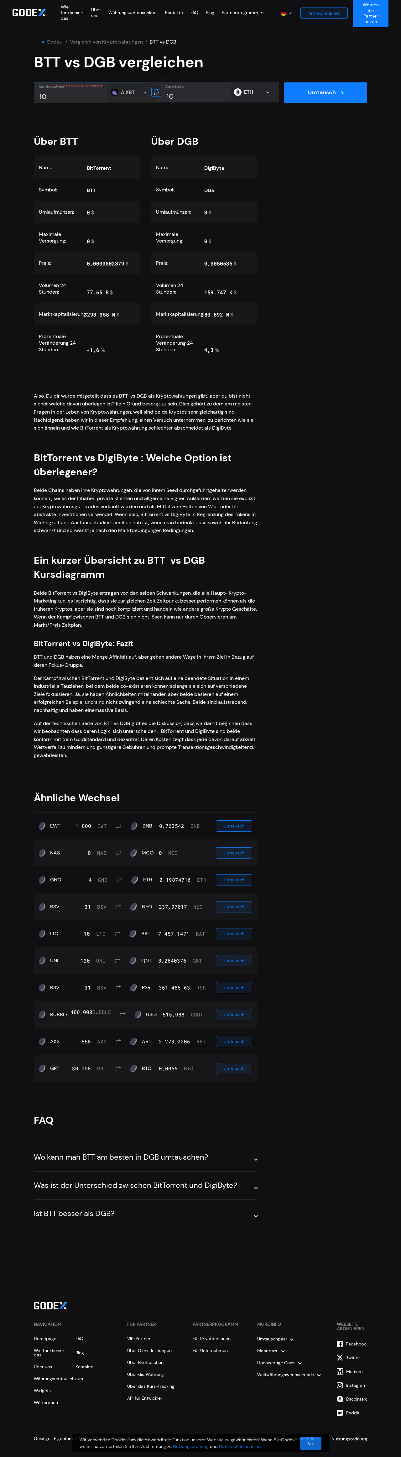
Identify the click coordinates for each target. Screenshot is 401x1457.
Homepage (45, 1338)
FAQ (194, 12)
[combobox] (243, 12)
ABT (146, 1041)
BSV (55, 906)
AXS (55, 1041)
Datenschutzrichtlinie (240, 1446)
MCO (148, 852)
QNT (146, 960)
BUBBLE (59, 1014)
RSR (146, 987)
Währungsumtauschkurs (133, 12)
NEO (147, 906)
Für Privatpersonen (212, 1338)
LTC (54, 933)
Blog (210, 12)
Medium (354, 1371)
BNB (147, 825)
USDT (152, 1014)
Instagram (356, 1385)
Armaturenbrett (324, 13)
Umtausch (322, 92)
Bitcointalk (356, 1399)
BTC (146, 1068)
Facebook (356, 1344)
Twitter (353, 1357)
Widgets (42, 1390)
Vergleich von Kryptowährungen (106, 42)
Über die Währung (145, 1374)
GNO (55, 879)
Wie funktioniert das (72, 12)
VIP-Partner (138, 1338)
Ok (311, 1443)
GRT (55, 1068)
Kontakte (174, 12)
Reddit (352, 1413)
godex (54, 42)
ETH (147, 879)
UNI (54, 960)
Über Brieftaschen (145, 1362)
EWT (55, 825)
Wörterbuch (46, 1402)
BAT (145, 933)
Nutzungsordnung (191, 1446)
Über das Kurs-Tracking (150, 1386)
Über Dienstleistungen (149, 1350)
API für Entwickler (144, 1398)
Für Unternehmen (210, 1350)
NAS (55, 852)
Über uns (96, 12)
